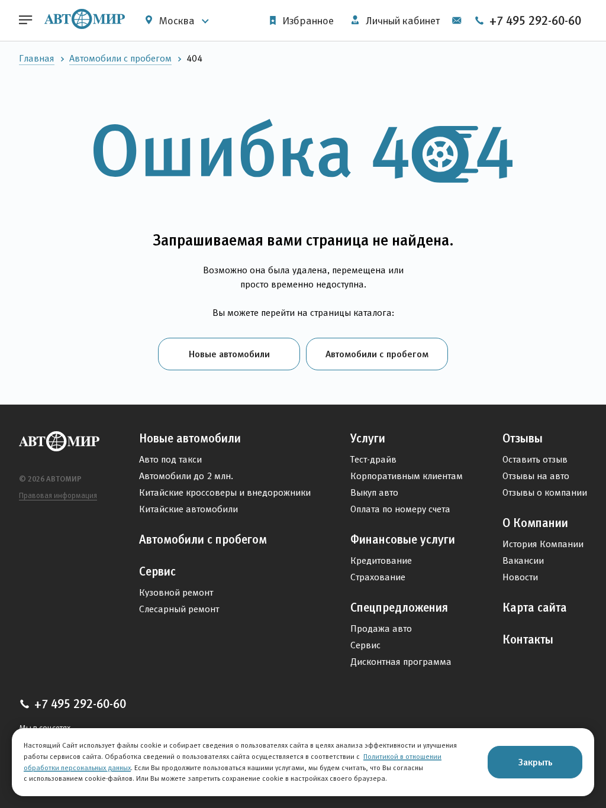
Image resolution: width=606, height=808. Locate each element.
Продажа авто (381, 628)
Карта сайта (534, 607)
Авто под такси (170, 459)
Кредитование (381, 560)
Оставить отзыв (535, 459)
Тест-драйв (373, 459)
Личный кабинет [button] (401, 21)
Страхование (377, 577)
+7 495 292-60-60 (533, 20)
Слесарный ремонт (179, 609)
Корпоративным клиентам (406, 476)
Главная (36, 58)
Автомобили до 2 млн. (186, 476)
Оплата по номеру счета (400, 509)
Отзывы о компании (544, 492)
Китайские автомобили (188, 509)
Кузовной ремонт (176, 592)
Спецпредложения (399, 607)
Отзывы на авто (535, 476)
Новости (520, 577)
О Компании (535, 522)
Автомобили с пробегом (120, 58)
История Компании (543, 544)
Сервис (157, 571)
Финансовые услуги (402, 539)
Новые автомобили (229, 353)
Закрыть (535, 762)
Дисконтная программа (401, 662)
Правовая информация (58, 495)
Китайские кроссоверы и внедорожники (225, 492)
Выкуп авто (374, 492)
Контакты (527, 639)
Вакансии (523, 560)
